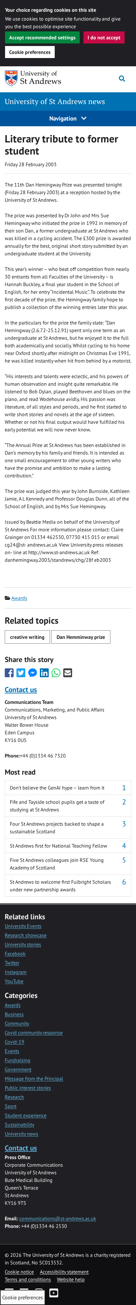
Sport (10, 1106)
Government (18, 1069)
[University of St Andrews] (37, 78)
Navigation (63, 118)
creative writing (27, 637)
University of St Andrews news (55, 101)
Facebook (15, 953)
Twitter (12, 963)
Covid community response (34, 1032)
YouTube (14, 981)
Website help (71, 1279)
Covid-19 (14, 1042)
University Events (23, 926)
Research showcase (25, 935)
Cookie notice (19, 1272)
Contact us (21, 689)
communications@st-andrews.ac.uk (57, 1218)
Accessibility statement (64, 1272)
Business (14, 1014)
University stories (23, 944)
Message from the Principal (34, 1078)
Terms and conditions (28, 1279)
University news (21, 1134)
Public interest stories (28, 1088)
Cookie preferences (30, 52)
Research (14, 1097)
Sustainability (19, 1124)
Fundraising (17, 1060)
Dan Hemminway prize (81, 637)
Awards (19, 598)
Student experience (25, 1115)
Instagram (16, 972)
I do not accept (104, 37)
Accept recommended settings (42, 37)
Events (12, 1051)
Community (17, 1023)
